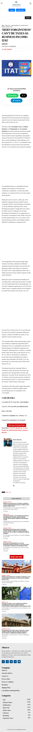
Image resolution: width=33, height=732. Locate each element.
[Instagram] (7, 661)
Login (12, 10)
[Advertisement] (16, 167)
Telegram (18, 100)
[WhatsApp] (21, 53)
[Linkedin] (13, 485)
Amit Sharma (8, 49)
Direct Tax (8, 25)
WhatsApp (13, 95)
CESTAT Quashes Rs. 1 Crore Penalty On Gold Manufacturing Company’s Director (15, 430)
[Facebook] (9, 53)
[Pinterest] (17, 53)
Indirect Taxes (7, 502)
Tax (10, 492)
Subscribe (21, 10)
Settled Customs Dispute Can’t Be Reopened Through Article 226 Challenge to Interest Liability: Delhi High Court (16, 544)
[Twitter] (13, 53)
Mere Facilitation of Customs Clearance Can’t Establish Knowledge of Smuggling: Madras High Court (16, 505)
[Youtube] (19, 661)
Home (3, 25)
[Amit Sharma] (8, 462)
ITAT (7, 492)
